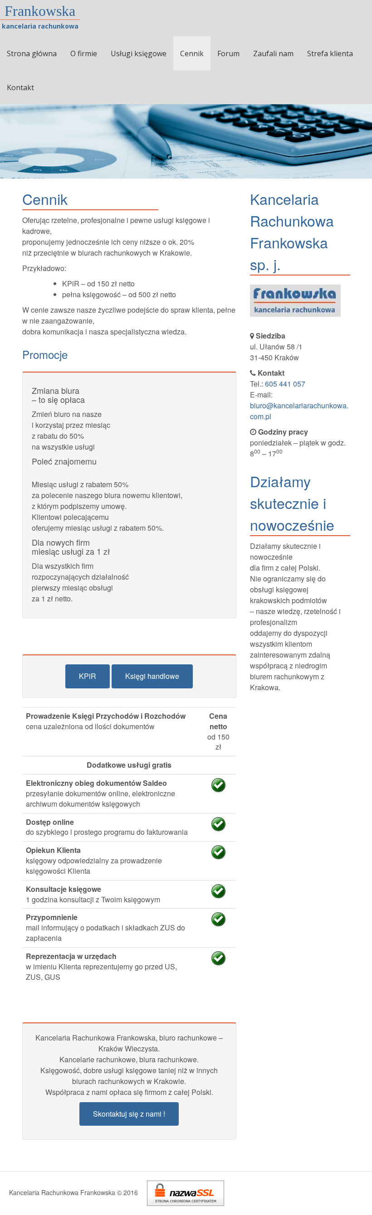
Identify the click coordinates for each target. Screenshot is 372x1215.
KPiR (87, 676)
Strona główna (32, 53)
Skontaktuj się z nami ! (129, 1114)
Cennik (192, 53)
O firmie (83, 53)
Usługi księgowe (138, 53)
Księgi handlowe (152, 676)
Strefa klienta (330, 53)
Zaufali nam (273, 53)
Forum (228, 53)
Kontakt (20, 87)
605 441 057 (285, 383)
